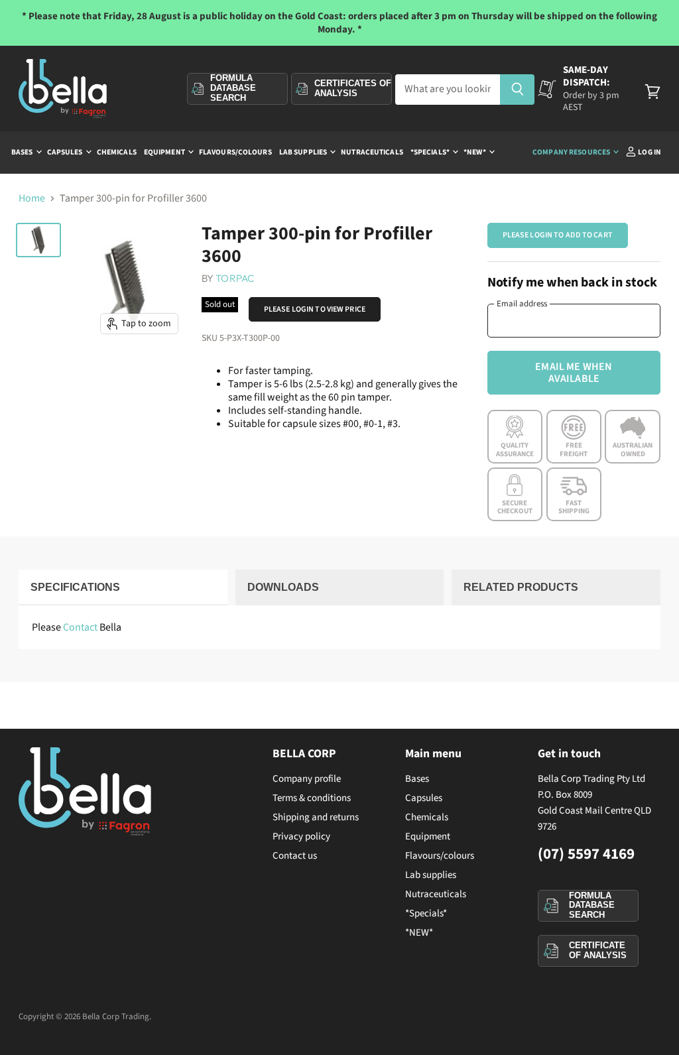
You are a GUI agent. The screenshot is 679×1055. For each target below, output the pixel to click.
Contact (80, 627)
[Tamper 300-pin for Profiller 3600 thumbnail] (38, 240)
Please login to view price (314, 309)
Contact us (295, 856)
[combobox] (447, 89)
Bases (22, 152)
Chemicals (117, 152)
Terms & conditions (312, 798)
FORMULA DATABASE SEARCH (592, 905)
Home (32, 198)
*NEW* (475, 152)
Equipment (165, 152)
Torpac (235, 278)
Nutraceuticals (372, 152)
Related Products (520, 587)
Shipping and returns (316, 817)
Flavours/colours (235, 152)
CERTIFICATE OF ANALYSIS (598, 950)
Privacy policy (301, 836)
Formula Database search (233, 88)
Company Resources (571, 152)
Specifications (75, 587)
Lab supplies (303, 152)
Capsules (65, 152)
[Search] (517, 89)
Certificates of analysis (352, 88)
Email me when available (573, 372)
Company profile (307, 779)
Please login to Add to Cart (558, 235)
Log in (649, 152)
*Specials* (430, 152)
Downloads (283, 587)
